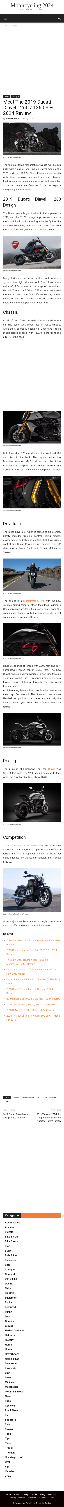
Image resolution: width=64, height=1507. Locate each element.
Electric (9, 1293)
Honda (8, 1349)
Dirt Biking (11, 1278)
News (8, 1396)
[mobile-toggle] (5, 18)
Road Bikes (11, 1410)
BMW (8, 1250)
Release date (50, 1098)
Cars (8, 1264)
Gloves (9, 1325)
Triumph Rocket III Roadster (20, 845)
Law (7, 1372)
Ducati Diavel (28, 1098)
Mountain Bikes (14, 1391)
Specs (7, 1101)
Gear (8, 1316)
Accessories (12, 1222)
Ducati (14, 25)
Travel (9, 1447)
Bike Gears (11, 1241)
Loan (8, 1377)
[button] (59, 18)
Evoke (8, 1302)
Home (6, 25)
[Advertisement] (32, 61)
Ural (7, 1462)
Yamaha (9, 1471)
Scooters (10, 1419)
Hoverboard (12, 1354)
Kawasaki (10, 1368)
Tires (8, 1443)
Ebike (8, 1288)
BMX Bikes (11, 1255)
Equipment (11, 1297)
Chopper (10, 1269)
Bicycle (9, 1231)
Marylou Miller (12, 118)
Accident (10, 1227)
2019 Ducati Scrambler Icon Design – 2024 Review (17, 1116)
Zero (8, 1476)
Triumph (10, 1452)
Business (10, 1260)
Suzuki (9, 1429)
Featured (10, 1307)
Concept (10, 1274)
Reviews (10, 1405)
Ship (7, 1424)
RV (6, 1415)
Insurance (11, 1363)
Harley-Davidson (14, 1330)
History (9, 1339)
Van (7, 1466)
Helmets (10, 1335)
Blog (7, 1246)
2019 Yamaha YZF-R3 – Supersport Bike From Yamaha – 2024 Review (49, 1117)
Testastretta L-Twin (34, 600)
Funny (8, 1311)
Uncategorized (14, 1457)
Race (8, 1400)
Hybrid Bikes (12, 1358)
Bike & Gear (12, 1236)
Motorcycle (15, 96)
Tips (7, 1438)
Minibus (9, 1382)
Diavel (51, 768)
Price (39, 1098)
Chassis (16, 1098)
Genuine (10, 1321)
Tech (8, 1433)
